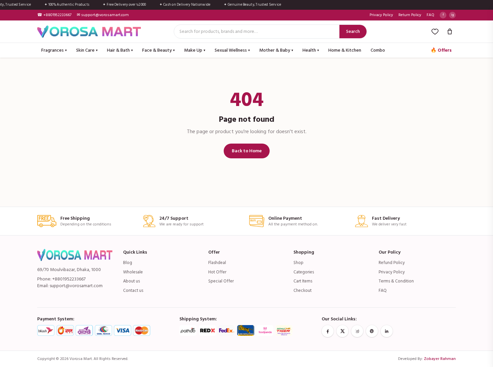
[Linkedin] (387, 331)
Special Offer (221, 281)
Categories (303, 272)
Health (311, 50)
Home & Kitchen (344, 50)
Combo (378, 50)
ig (452, 14)
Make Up (194, 50)
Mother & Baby (276, 50)
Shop (298, 262)
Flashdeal (217, 262)
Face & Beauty (158, 50)
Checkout (302, 290)
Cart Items (302, 281)
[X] (342, 331)
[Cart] (450, 31)
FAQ (430, 15)
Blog (127, 262)
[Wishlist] (435, 31)
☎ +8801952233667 (54, 15)
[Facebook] (328, 331)
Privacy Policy (381, 15)
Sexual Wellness (232, 50)
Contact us (133, 290)
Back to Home (247, 151)
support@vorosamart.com (76, 286)
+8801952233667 (69, 279)
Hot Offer (217, 272)
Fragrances (54, 50)
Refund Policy (392, 262)
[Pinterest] (372, 331)
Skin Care (87, 50)
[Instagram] (357, 331)
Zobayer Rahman (440, 359)
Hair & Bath (120, 50)
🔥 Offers (441, 50)
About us (131, 281)
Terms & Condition (396, 281)
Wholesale (133, 272)
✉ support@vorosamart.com (103, 15)
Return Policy (409, 15)
